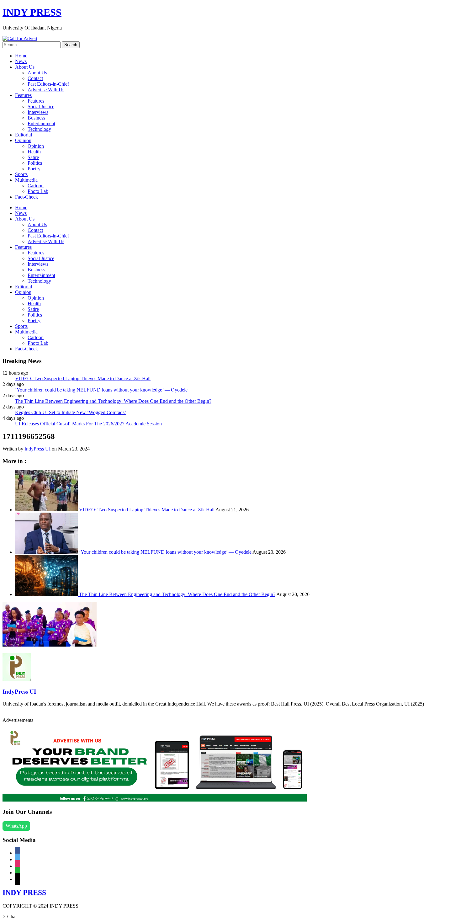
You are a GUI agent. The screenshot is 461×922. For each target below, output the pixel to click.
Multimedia (26, 180)
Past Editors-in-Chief (48, 84)
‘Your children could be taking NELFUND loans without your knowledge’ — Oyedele (101, 389)
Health (34, 151)
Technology (39, 129)
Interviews (38, 112)
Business (36, 117)
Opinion (23, 140)
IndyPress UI (37, 448)
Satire (33, 157)
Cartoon (36, 185)
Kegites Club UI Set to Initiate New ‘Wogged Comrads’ (70, 412)
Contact (35, 78)
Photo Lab (38, 191)
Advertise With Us (46, 89)
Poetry (34, 168)
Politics (35, 163)
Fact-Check (26, 197)
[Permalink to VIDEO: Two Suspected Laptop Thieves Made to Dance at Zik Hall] (47, 509)
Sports (21, 174)
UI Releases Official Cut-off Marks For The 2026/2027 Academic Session (89, 423)
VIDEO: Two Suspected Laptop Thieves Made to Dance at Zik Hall (83, 378)
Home (21, 55)
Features (23, 95)
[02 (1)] (155, 799)
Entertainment (41, 123)
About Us (24, 67)
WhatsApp (16, 826)
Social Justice (41, 106)
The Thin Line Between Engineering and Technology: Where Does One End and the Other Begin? (113, 401)
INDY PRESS (32, 12)
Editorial (23, 134)
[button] (10, 916)
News (21, 61)
